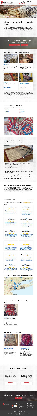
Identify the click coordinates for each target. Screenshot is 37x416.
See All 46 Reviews (30, 199)
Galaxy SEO (21, 414)
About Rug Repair (23, 69)
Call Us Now (25, 45)
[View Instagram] (16, 405)
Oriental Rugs (7, 111)
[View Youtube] (12, 405)
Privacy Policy (18, 411)
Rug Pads (6, 82)
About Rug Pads (7, 87)
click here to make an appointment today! (20, 192)
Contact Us (22, 3)
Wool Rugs (22, 109)
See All (31, 301)
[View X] (12, 407)
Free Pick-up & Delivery (15, 45)
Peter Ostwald (26, 383)
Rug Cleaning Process (8, 69)
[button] (11, 281)
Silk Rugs (21, 112)
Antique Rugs (7, 109)
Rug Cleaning (6, 64)
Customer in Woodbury (9, 317)
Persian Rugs (22, 111)
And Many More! (6, 114)
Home (5, 16)
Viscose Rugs (7, 112)
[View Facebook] (14, 405)
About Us (13, 411)
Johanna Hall (10, 383)
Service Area (10, 16)
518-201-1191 (29, 2)
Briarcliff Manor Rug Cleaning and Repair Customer (8, 348)
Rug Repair (22, 64)
